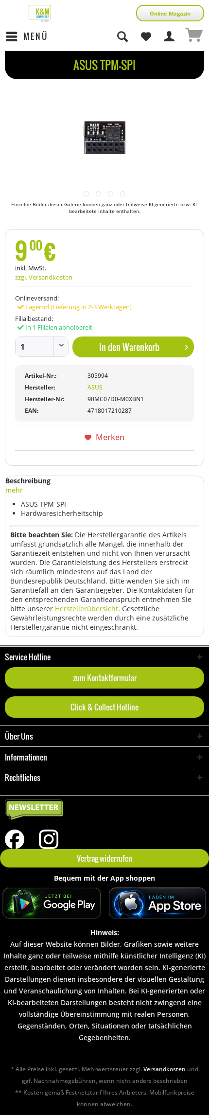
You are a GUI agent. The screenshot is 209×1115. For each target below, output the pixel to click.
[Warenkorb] (193, 36)
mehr (14, 490)
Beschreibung (28, 480)
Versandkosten (164, 1069)
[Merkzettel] (146, 36)
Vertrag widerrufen (104, 858)
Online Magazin (170, 13)
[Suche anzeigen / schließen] (122, 36)
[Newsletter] (104, 810)
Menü (35, 36)
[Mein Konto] (169, 36)
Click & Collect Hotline (104, 707)
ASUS (95, 387)
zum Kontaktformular (105, 678)
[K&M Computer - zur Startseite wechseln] (40, 13)
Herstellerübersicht (86, 608)
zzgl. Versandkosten (43, 277)
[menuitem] (26, 36)
